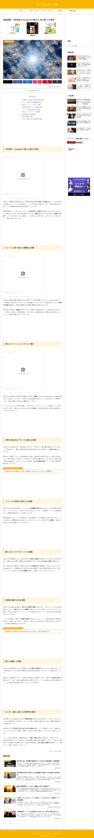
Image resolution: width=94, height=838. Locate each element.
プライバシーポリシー (47, 833)
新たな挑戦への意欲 (27, 116)
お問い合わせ (57, 833)
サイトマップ (37, 833)
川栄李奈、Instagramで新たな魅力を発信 (33, 100)
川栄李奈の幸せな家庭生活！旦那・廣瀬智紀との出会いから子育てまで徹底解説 (28, 471)
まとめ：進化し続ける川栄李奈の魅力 (32, 119)
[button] (57, 81)
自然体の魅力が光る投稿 (28, 114)
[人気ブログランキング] (79, 142)
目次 (30, 96)
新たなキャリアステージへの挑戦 (31, 111)
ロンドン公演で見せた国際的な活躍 (31, 102)
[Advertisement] (32, 133)
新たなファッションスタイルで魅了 (31, 104)
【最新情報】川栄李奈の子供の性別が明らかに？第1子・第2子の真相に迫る (26, 631)
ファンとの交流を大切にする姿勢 (31, 109)
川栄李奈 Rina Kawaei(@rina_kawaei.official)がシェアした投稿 (23, 198)
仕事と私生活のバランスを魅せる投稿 (32, 107)
